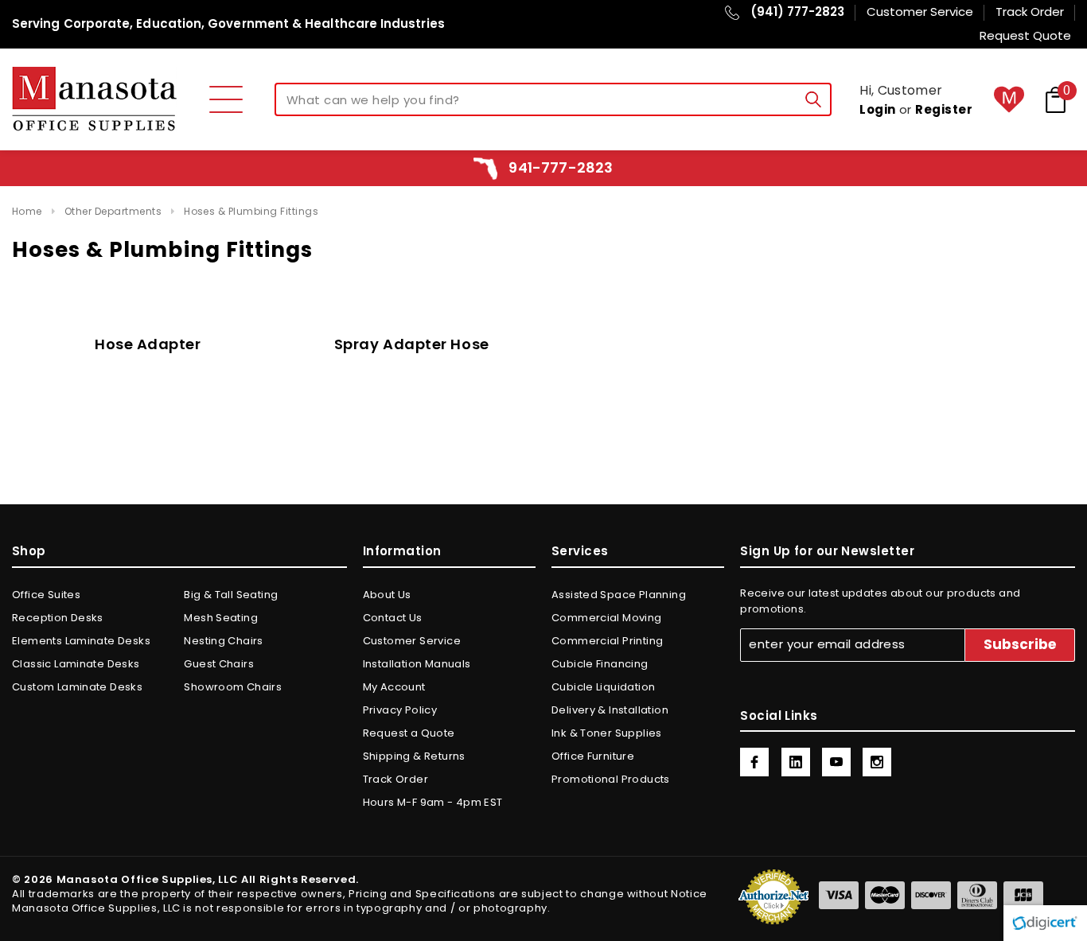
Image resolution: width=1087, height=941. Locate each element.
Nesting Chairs (223, 640)
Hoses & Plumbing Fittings (251, 211)
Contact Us (393, 617)
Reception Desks (57, 617)
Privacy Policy (400, 709)
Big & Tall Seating (231, 594)
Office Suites (46, 594)
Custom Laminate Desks (77, 686)
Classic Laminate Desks (76, 663)
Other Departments (113, 211)
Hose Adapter (148, 344)
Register (943, 109)
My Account (394, 686)
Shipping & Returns (414, 756)
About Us (387, 594)
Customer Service (412, 640)
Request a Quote (409, 733)
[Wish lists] (1009, 99)
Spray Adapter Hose (411, 344)
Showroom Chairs (233, 686)
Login (877, 109)
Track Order (395, 779)
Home (27, 211)
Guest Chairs (219, 663)
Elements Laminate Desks (81, 640)
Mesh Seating (221, 617)
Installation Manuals (417, 663)
